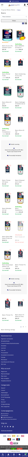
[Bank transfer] (5, 436)
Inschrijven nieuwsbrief (6, 430)
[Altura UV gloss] (7, 91)
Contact (3, 390)
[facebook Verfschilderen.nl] (2, 426)
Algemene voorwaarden (7, 338)
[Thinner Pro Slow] (20, 254)
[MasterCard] (9, 439)
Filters (14, 20)
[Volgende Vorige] (25, 327)
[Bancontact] (18, 436)
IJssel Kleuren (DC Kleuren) (7, 362)
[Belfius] (9, 436)
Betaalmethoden (5, 341)
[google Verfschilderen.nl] (8, 426)
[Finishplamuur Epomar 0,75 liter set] (7, 119)
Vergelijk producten (6, 380)
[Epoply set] (20, 225)
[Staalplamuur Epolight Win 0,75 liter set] (20, 197)
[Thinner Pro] (7, 304)
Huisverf (3, 388)
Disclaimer (3, 345)
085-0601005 (5, 415)
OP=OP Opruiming (5, 397)
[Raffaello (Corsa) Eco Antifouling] (20, 35)
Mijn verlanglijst (5, 378)
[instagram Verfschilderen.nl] (5, 426)
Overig (2, 399)
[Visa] (14, 439)
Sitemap (3, 357)
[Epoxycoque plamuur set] (7, 254)
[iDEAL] (14, 436)
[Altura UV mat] (20, 119)
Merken (13, 9)
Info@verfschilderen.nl (7, 417)
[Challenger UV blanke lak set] (20, 91)
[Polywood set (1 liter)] (20, 169)
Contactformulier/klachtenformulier (10, 343)
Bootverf (3, 402)
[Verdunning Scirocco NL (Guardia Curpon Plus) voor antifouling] (20, 63)
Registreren (4, 371)
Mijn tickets (4, 376)
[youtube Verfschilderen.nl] (13, 426)
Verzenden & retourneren (7, 355)
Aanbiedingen (4, 392)
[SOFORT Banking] (23, 436)
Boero (18, 9)
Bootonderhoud (5, 395)
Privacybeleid (4, 352)
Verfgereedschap (5, 404)
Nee (19, 449)
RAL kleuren (4, 359)
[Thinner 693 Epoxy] (7, 169)
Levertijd (3, 348)
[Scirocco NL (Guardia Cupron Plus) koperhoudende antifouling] (7, 35)
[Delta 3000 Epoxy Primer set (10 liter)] (7, 225)
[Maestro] (18, 439)
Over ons (3, 350)
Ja (13, 449)
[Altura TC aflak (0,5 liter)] (20, 304)
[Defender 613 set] (7, 197)
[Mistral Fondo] (7, 63)
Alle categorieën (5, 406)
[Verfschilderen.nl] (14, 5)
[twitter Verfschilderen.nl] (10, 426)
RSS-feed (3, 364)
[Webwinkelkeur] (14, 443)
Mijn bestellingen (5, 373)
